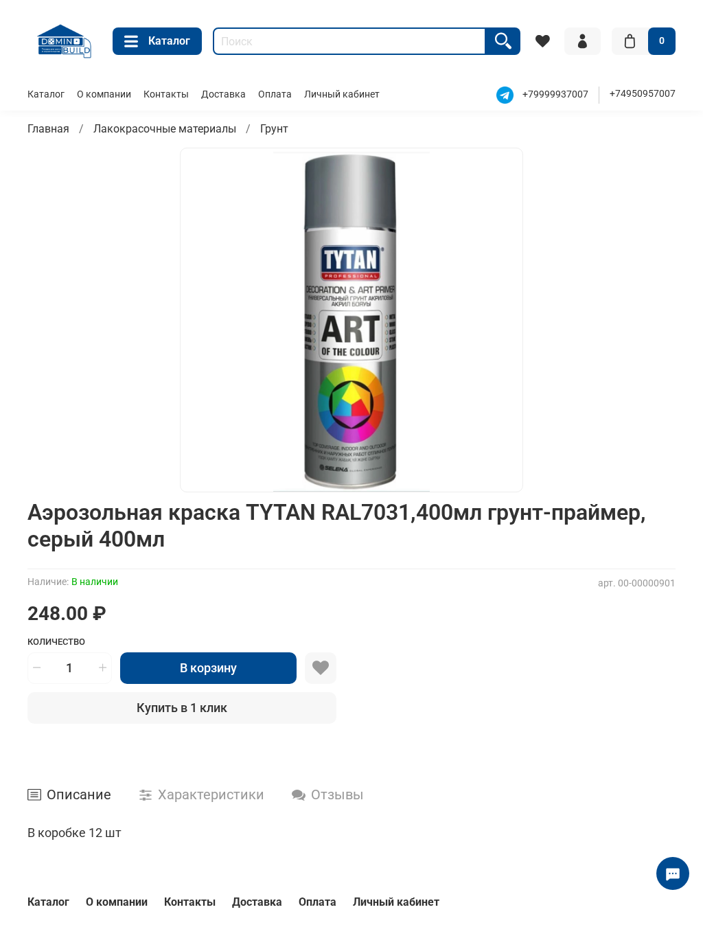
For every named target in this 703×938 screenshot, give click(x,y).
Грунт (274, 128)
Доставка (223, 94)
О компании (104, 94)
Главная (48, 128)
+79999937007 (555, 94)
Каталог (169, 40)
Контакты (166, 94)
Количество (56, 642)
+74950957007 (643, 94)
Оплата (275, 94)
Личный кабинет (342, 94)
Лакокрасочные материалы (164, 128)
